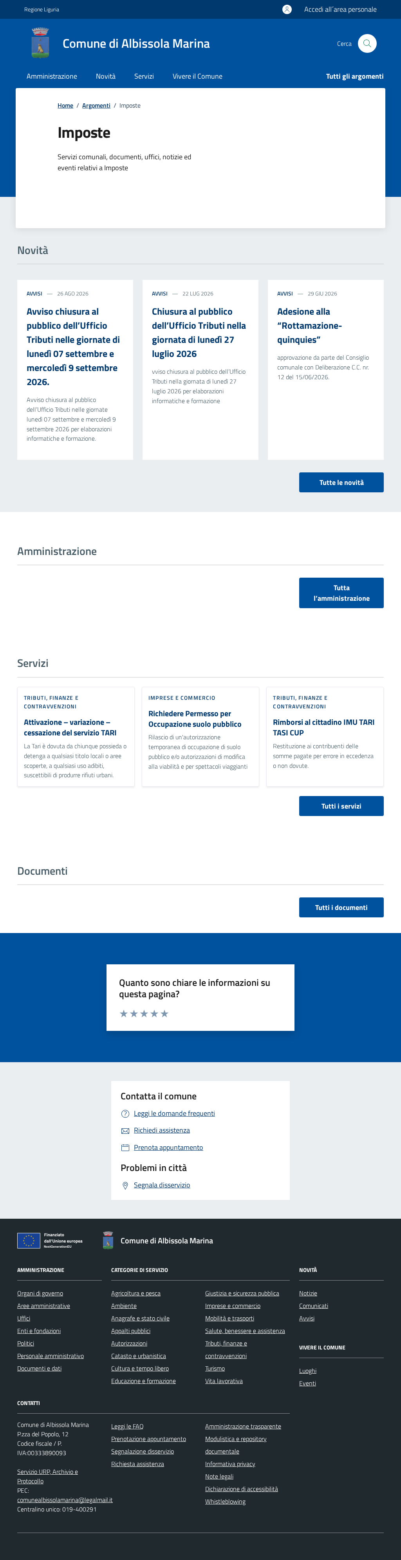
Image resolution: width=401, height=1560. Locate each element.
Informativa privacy (230, 1463)
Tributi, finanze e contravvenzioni (51, 702)
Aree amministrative (43, 1305)
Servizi (144, 76)
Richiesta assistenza (137, 1463)
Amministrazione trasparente (243, 1426)
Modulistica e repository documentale (236, 1445)
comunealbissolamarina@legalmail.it (65, 1499)
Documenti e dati (39, 1368)
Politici (25, 1343)
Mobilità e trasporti (229, 1318)
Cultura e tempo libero (140, 1368)
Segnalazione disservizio (142, 1451)
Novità (106, 76)
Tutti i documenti (341, 907)
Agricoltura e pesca (136, 1293)
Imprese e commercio (181, 698)
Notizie (308, 1293)
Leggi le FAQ (127, 1426)
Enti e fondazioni (39, 1330)
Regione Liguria (41, 9)
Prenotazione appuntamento (148, 1438)
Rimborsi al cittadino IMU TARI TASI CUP (324, 727)
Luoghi (307, 1370)
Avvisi (34, 293)
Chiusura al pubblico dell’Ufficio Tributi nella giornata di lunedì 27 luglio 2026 (199, 332)
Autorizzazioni (129, 1343)
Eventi (307, 1383)
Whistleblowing (225, 1501)
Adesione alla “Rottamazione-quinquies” (309, 325)
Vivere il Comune (197, 76)
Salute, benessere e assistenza (245, 1330)
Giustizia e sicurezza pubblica (242, 1293)
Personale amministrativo (50, 1355)
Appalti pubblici (130, 1330)
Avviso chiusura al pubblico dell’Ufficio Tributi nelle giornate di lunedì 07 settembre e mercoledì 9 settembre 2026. (73, 346)
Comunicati (313, 1305)
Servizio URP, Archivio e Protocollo (47, 1476)
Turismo (215, 1368)
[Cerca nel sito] (367, 43)
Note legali (219, 1476)
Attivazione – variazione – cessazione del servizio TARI (70, 727)
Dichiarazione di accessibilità (241, 1488)
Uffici (23, 1318)
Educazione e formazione (143, 1380)
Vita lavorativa (224, 1380)
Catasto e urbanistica (138, 1355)
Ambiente (124, 1305)
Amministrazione (52, 76)
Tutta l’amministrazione (342, 592)
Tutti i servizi (341, 806)
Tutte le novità (342, 482)
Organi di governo (40, 1293)
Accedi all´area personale (340, 9)
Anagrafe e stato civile (140, 1318)
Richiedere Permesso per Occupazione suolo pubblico (195, 718)
